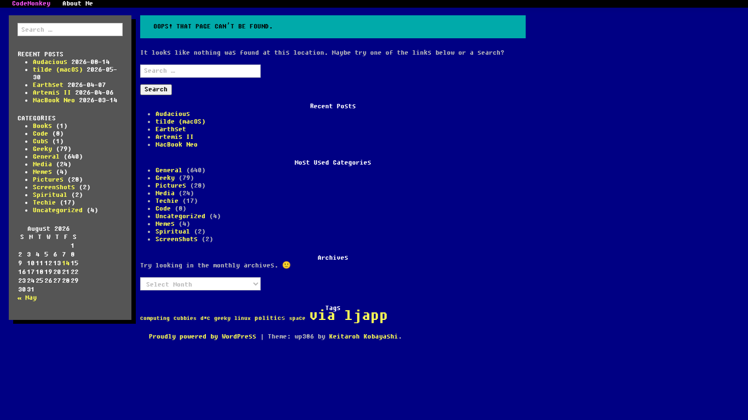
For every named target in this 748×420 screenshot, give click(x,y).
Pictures (48, 180)
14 (66, 263)
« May (27, 298)
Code (40, 134)
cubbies (185, 318)
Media (42, 164)
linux (242, 318)
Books (42, 126)
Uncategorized (58, 210)
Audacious (50, 62)
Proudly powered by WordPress (202, 336)
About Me (77, 4)
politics (270, 318)
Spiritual (50, 195)
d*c (205, 318)
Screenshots (54, 187)
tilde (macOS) (58, 70)
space (297, 318)
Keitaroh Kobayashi (363, 336)
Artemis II (52, 93)
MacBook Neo (54, 100)
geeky (222, 318)
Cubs (40, 141)
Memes (42, 172)
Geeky (42, 149)
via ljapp (348, 316)
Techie (44, 203)
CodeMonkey (31, 4)
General (46, 157)
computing (155, 318)
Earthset (48, 85)
